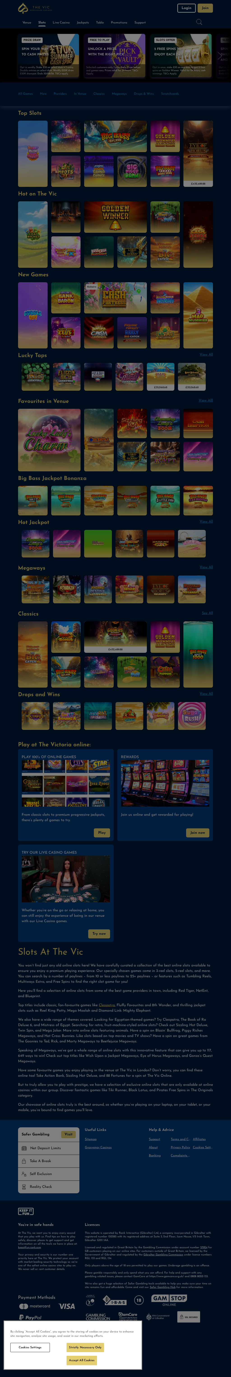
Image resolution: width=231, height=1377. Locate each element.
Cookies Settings (30, 1347)
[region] (73, 1345)
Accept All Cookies (81, 1360)
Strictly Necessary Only (85, 1347)
